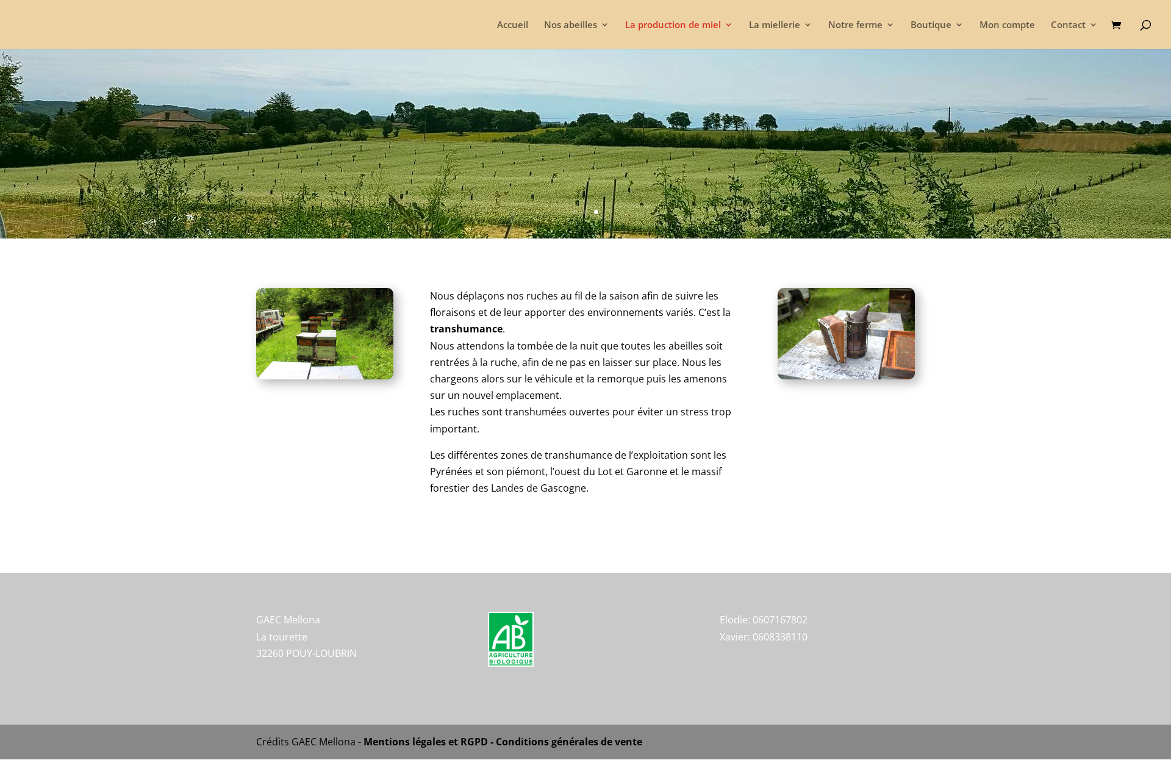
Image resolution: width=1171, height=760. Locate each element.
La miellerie (774, 25)
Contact (1068, 25)
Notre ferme (855, 25)
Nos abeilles (570, 25)
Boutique (931, 25)
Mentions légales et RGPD (425, 741)
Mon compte (1007, 25)
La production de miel (673, 25)
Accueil (512, 25)
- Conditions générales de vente (565, 741)
